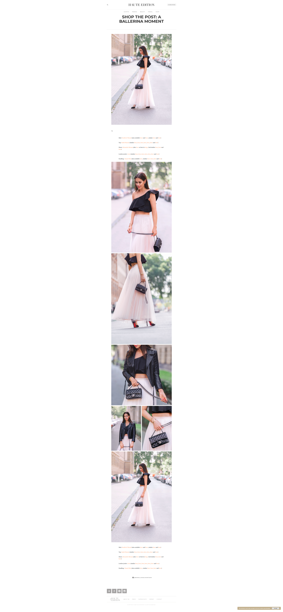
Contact (159, 599)
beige (146, 147)
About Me (126, 599)
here (141, 138)
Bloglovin (109, 591)
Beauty (142, 11)
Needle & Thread (126, 138)
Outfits (126, 11)
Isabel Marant (125, 142)
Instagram (124, 591)
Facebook (114, 591)
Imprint (151, 599)
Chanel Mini (127, 159)
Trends (134, 11)
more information (266, 608)
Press (134, 599)
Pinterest (119, 591)
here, (148, 159)
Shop (157, 11)
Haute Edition (141, 5)
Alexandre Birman (128, 147)
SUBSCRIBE (171, 4)
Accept (275, 608)
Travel (150, 11)
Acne (128, 154)
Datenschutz (142, 599)
